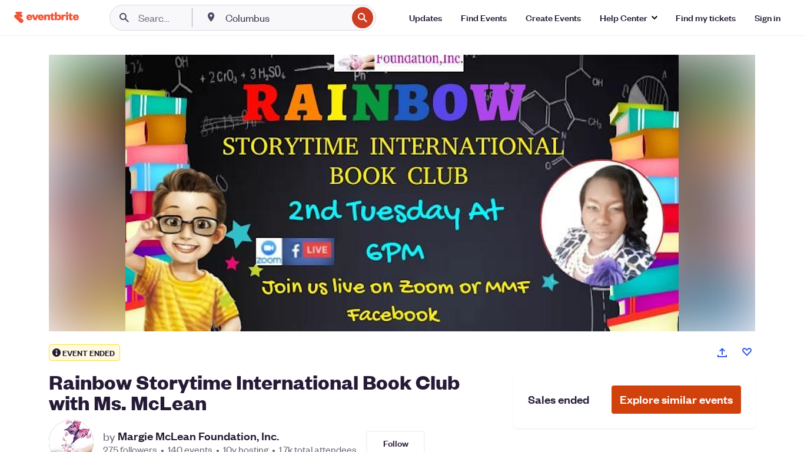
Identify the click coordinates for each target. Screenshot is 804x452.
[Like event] (747, 352)
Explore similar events (676, 399)
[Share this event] (722, 352)
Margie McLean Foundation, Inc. (198, 436)
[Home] (46, 17)
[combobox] (285, 17)
